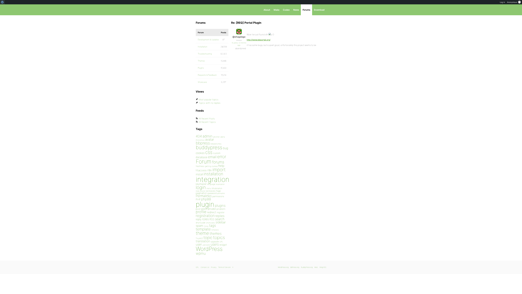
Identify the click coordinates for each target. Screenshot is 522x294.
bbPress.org (210, 9)
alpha (222, 137)
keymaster (201, 184)
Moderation (217, 188)
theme (202, 233)
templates (215, 230)
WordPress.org (283, 267)
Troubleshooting (205, 54)
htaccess (201, 170)
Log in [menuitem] (502, 2)
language (211, 184)
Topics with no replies (209, 103)
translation (203, 241)
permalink (221, 193)
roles (205, 219)
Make (276, 9)
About (267, 9)
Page (218, 191)
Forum (203, 161)
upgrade (215, 241)
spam (199, 225)
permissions (218, 196)
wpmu (201, 253)
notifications (210, 191)
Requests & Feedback (207, 75)
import (219, 169)
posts (204, 208)
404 (199, 136)
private (212, 208)
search (219, 219)
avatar (209, 139)
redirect (211, 212)
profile (201, 212)
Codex (286, 9)
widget (223, 244)
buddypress (209, 147)
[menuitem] (2, 2)
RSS (211, 219)
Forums (306, 9)
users (215, 244)
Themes (201, 61)
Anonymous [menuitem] (512, 2)
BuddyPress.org (307, 267)
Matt (316, 267)
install (199, 174)
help (221, 166)
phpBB (206, 199)
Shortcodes (210, 223)
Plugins (201, 68)
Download (319, 9)
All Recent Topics (207, 122)
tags (212, 225)
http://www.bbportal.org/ (258, 40)
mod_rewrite (200, 191)
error (221, 156)
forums (218, 162)
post (198, 208)
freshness (200, 166)
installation (213, 173)
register (220, 212)
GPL (197, 267)
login (201, 187)
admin (207, 136)
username (206, 245)
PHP (198, 199)
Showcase (202, 82)
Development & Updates (208, 39)
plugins (220, 205)
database (201, 157)
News (296, 9)
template (203, 229)
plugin (205, 204)
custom (216, 153)
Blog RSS (323, 267)
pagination (201, 193)
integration (212, 179)
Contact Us (205, 267)
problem (221, 208)
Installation (202, 46)
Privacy (213, 267)
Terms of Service (224, 267)
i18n (209, 170)
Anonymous (200, 140)
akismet (216, 137)
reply (198, 219)
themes (216, 233)
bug (225, 148)
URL (221, 242)
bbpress (203, 143)
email (212, 157)
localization (220, 184)
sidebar (221, 222)
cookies (200, 153)
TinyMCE (199, 238)
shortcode (200, 222)
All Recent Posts (207, 118)
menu (208, 188)
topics (219, 237)
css (208, 152)
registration (205, 215)
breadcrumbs (216, 144)
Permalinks (204, 196)
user (199, 244)
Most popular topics (208, 99)
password (212, 193)
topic (207, 237)
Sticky (206, 226)
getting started (211, 166)
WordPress (209, 248)
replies (219, 216)
